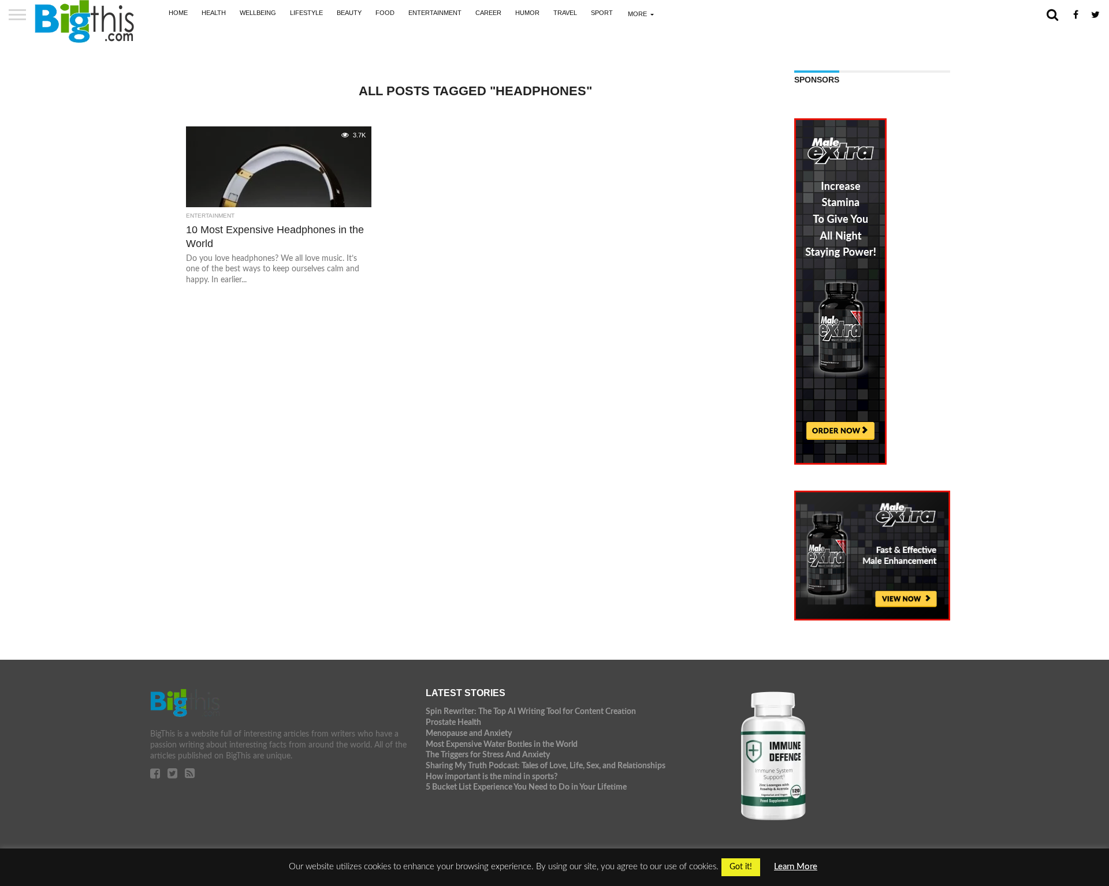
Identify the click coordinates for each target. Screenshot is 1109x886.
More (637, 13)
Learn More (795, 866)
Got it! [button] (741, 867)
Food (385, 12)
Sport (602, 12)
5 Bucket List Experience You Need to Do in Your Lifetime (526, 787)
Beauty (349, 12)
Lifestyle (306, 12)
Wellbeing (258, 12)
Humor (527, 12)
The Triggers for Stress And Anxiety (488, 754)
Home (178, 12)
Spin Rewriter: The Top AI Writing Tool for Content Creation (531, 711)
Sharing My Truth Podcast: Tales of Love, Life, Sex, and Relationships (545, 765)
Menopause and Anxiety (469, 733)
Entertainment (435, 12)
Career (488, 12)
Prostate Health (453, 722)
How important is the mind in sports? (491, 776)
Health (214, 12)
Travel (565, 12)
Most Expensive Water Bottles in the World (502, 744)
